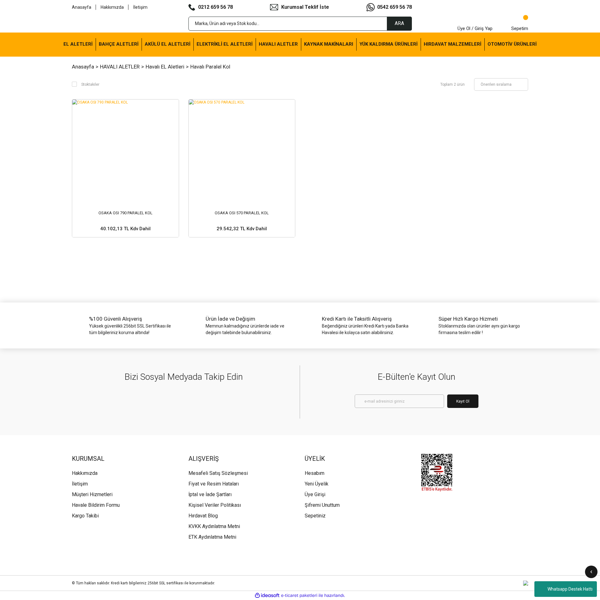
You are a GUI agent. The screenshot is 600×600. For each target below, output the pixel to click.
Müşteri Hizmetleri (92, 494)
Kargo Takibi (85, 516)
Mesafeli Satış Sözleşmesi (218, 473)
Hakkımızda (112, 7)
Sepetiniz (315, 516)
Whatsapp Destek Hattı (570, 589)
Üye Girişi (315, 494)
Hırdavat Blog (203, 516)
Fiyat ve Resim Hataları (213, 484)
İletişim (140, 7)
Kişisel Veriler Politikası (214, 505)
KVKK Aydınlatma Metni (214, 526)
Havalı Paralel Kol (210, 67)
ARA (399, 23)
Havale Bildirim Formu (96, 505)
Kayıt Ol (462, 401)
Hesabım (314, 473)
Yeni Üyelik (316, 484)
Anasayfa (81, 7)
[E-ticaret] (299, 595)
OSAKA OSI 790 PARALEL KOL (125, 213)
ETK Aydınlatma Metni (212, 537)
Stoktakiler (90, 84)
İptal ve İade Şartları (210, 494)
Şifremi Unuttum (322, 505)
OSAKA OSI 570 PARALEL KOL (242, 213)
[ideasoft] (267, 595)
